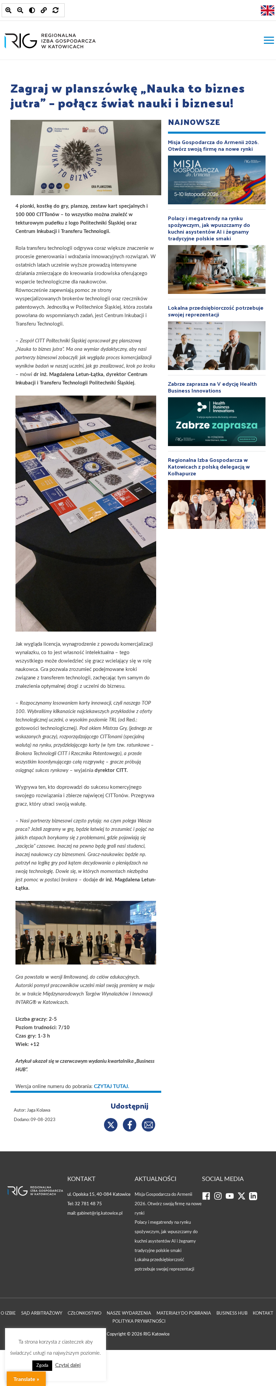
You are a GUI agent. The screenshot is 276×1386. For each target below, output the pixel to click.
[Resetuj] (55, 10)
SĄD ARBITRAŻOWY (41, 1313)
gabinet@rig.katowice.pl (100, 1213)
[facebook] (208, 1199)
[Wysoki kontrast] (32, 10)
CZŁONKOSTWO (84, 1313)
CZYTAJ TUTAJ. (111, 1086)
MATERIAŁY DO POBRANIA (184, 1313)
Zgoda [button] (42, 1365)
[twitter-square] (243, 1199)
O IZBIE (8, 1313)
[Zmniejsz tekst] (20, 10)
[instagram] (220, 1199)
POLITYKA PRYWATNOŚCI (139, 1321)
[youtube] (231, 1199)
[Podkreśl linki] (43, 10)
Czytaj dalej (68, 1365)
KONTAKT (263, 1313)
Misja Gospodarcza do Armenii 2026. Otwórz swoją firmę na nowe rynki (168, 1203)
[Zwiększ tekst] (8, 10)
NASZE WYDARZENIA (129, 1313)
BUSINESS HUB (231, 1313)
